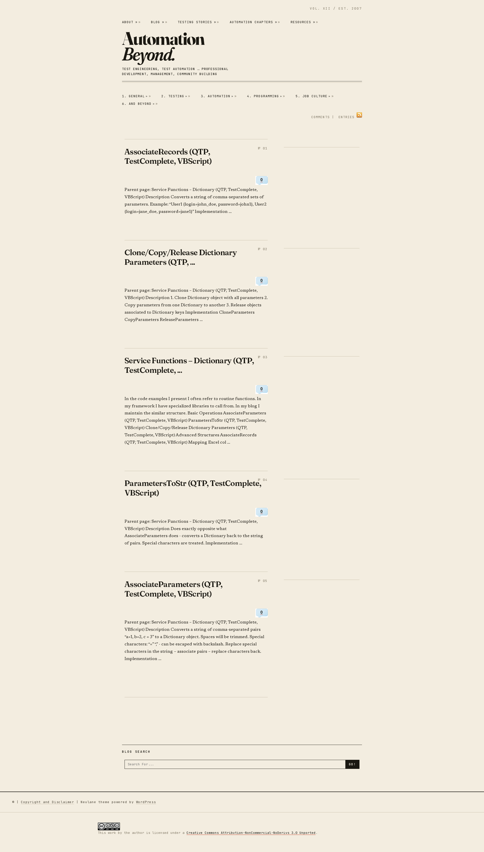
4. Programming (264, 96)
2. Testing (174, 96)
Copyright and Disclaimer (47, 802)
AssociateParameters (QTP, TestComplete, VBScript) (174, 589)
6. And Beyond (138, 104)
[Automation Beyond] (163, 46)
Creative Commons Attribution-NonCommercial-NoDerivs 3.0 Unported (251, 833)
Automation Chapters (253, 22)
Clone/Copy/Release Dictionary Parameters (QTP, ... (181, 257)
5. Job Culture (313, 96)
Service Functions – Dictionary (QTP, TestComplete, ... (189, 365)
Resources (303, 22)
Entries (346, 117)
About (129, 22)
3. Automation (217, 96)
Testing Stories (197, 22)
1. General (135, 96)
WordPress (146, 802)
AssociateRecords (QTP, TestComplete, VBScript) (168, 156)
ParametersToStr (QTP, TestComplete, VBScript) (193, 488)
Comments (320, 117)
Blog (157, 22)
